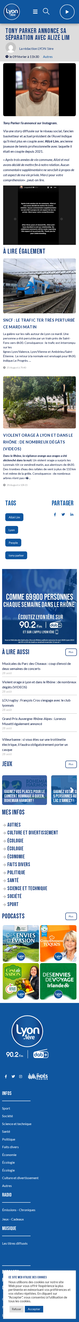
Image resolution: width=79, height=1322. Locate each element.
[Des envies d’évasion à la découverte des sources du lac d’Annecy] (21, 944)
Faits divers (18, 864)
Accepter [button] (34, 1309)
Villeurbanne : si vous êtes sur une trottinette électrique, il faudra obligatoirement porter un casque (35, 744)
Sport (13, 904)
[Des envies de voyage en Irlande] (58, 982)
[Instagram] (20, 1076)
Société (14, 896)
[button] (72, 790)
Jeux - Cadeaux (13, 1219)
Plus (71, 652)
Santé (13, 880)
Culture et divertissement (32, 833)
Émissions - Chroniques (18, 1210)
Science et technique (27, 888)
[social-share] (52, 514)
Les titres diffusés (15, 1243)
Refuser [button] (16, 1309)
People (13, 542)
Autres (48, 56)
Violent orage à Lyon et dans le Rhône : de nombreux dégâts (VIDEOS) (38, 442)
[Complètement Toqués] (58, 944)
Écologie (15, 841)
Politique (16, 872)
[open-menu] (35, 12)
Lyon (12, 530)
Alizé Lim (14, 517)
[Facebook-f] (5, 1076)
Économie (16, 856)
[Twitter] (13, 1076)
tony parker (16, 555)
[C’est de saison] (21, 982)
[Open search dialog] (46, 12)
